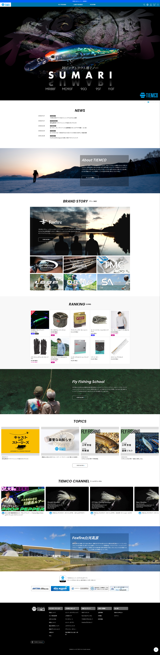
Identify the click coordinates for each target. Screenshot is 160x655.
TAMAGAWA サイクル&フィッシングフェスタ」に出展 (63, 118)
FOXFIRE (93, 5)
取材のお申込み (118, 612)
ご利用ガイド (68, 616)
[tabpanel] (80, 50)
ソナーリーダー (94, 357)
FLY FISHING (62, 5)
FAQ (50, 636)
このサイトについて (70, 626)
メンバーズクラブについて (71, 612)
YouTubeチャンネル (87, 616)
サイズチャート (69, 619)
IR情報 (100, 616)
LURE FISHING (78, 5)
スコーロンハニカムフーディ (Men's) (120, 330)
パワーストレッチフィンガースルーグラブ (39, 357)
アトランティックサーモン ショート (79, 330)
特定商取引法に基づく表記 (71, 633)
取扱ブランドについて (54, 629)
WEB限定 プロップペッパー (37, 330)
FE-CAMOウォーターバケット (58, 330)
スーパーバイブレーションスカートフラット (99, 330)
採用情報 (100, 619)
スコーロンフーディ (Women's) (59, 357)
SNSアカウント (85, 612)
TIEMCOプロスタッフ (87, 619)
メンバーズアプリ (69, 622)
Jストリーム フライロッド (117, 357)
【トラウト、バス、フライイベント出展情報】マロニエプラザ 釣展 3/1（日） (68, 128)
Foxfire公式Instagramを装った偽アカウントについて (64, 138)
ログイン (116, 616)
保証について (52, 612)
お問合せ (51, 632)
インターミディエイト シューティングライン (79, 357)
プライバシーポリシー (70, 629)
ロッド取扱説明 (53, 616)
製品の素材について (54, 626)
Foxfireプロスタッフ (87, 622)
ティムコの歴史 (90, 177)
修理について (52, 622)
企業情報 (100, 612)
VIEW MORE (46, 239)
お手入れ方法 (52, 619)
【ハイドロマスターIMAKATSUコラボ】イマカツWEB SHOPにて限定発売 (68, 133)
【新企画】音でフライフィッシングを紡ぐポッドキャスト (63, 123)
